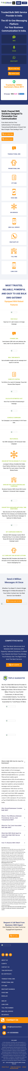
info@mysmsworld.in (14, 1027)
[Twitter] (6, 954)
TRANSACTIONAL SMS (14, 154)
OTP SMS (14, 183)
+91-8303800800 (12, 1033)
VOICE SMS (14, 198)
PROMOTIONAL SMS (14, 168)
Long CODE (14, 271)
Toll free (14, 256)
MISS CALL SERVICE (14, 227)
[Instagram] (10, 954)
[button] (13, 3)
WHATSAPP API (14, 242)
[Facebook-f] (2, 954)
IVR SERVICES (14, 212)
